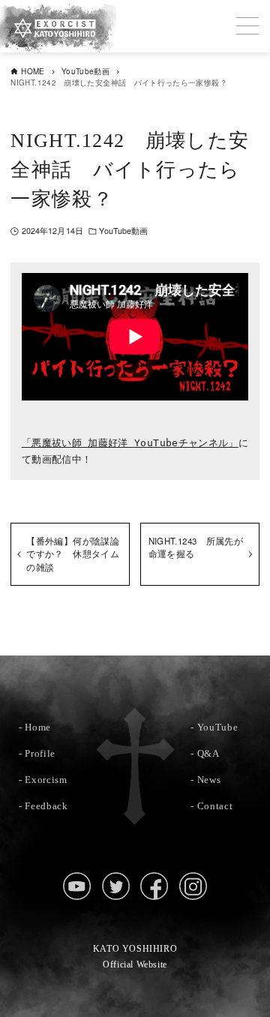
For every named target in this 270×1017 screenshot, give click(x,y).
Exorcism (46, 779)
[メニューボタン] (247, 26)
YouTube (217, 727)
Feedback (46, 806)
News (209, 779)
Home (38, 727)
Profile (40, 753)
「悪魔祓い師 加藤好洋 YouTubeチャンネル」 (130, 442)
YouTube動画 (123, 230)
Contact (215, 806)
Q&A (208, 753)
